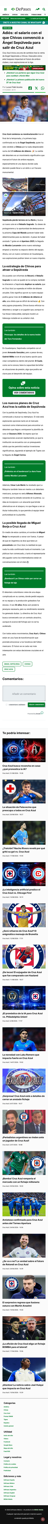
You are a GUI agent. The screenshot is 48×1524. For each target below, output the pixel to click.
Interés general (8, 1426)
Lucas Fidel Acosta (14, 87)
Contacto (7, 1461)
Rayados (6, 1423)
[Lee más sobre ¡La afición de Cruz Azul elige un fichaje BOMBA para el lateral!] (24, 1328)
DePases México (9, 1483)
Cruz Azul (24, 15)
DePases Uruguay (9, 1496)
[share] (41, 195)
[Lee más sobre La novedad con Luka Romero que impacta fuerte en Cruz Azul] (24, 1039)
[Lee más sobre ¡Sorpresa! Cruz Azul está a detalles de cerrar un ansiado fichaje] (24, 1080)
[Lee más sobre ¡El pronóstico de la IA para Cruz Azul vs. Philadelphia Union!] (24, 998)
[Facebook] (30, 88)
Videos (6, 1439)
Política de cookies (10, 1464)
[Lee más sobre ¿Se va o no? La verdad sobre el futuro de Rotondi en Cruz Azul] (24, 1245)
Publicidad (7, 1470)
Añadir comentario (36, 705)
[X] (36, 88)
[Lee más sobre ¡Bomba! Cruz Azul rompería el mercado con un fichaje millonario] (24, 1163)
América (5, 15)
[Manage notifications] (43, 1519)
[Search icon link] (44, 10)
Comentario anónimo (17, 705)
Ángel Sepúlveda (12, 664)
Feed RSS (7, 1451)
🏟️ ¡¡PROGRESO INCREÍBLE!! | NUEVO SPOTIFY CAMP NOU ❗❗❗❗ (24, 195)
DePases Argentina (10, 1490)
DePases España (9, 1480)
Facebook (7, 1442)
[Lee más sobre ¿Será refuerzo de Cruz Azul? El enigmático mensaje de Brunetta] (24, 915)
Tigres (6, 1419)
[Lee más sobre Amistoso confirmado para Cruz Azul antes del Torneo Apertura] (24, 1204)
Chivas (14, 15)
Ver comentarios (24, 392)
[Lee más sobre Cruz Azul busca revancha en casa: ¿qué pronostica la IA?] (24, 750)
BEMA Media (8, 1499)
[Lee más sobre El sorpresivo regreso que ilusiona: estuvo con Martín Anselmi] (24, 1287)
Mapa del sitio (8, 1448)
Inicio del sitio (8, 1435)
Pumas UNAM (36, 15)
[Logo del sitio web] (21, 9)
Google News (8, 1445)
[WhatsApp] (43, 88)
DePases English (9, 1493)
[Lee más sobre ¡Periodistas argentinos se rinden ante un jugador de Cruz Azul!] (24, 1121)
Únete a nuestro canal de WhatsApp (22, 22)
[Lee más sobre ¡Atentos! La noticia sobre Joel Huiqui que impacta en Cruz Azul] (24, 1369)
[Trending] (37, 9)
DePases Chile (8, 1486)
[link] (6, 195)
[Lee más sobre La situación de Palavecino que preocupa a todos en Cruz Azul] (24, 791)
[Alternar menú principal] (5, 9)
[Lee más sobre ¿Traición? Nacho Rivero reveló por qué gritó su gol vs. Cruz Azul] (24, 833)
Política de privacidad (11, 1467)
